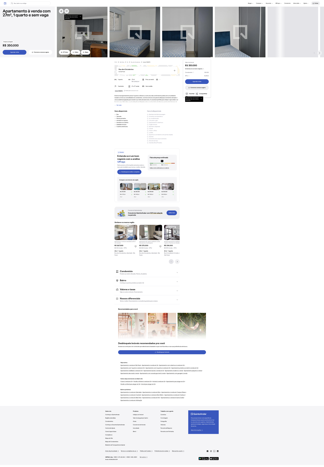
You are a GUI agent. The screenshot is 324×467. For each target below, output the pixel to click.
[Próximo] (319, 53)
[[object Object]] (80, 16)
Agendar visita (14, 52)
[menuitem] (251, 3)
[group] (125, 241)
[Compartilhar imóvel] (61, 11)
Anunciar (268, 3)
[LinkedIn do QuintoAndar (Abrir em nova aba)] (218, 451)
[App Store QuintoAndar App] (214, 458)
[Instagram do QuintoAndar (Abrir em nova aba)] (211, 451)
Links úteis (296, 3)
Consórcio (287, 3)
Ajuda (305, 3)
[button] (147, 272)
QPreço (277, 3)
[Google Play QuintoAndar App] (204, 458)
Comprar (258, 3)
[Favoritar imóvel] (66, 11)
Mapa (86, 52)
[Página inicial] (5, 3)
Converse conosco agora (41, 52)
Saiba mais (172, 212)
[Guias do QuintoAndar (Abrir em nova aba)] (214, 451)
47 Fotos (65, 52)
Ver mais (119, 105)
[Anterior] (314, 53)
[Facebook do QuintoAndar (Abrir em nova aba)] (208, 451)
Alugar (250, 3)
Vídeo (76, 52)
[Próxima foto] (134, 232)
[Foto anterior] (117, 232)
